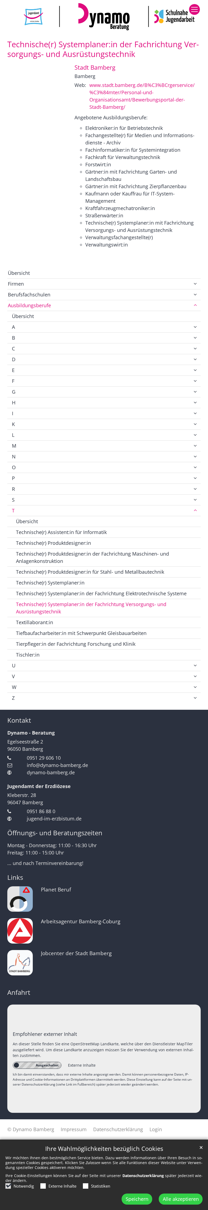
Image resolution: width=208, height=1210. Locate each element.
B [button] (13, 337)
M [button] (14, 445)
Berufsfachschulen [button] (29, 294)
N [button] (14, 456)
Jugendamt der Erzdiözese (39, 786)
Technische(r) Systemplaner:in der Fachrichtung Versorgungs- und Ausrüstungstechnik (103, 49)
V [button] (13, 676)
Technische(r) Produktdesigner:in (53, 543)
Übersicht (19, 273)
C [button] (13, 348)
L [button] (13, 435)
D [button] (13, 359)
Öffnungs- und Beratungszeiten (54, 833)
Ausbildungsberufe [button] (29, 305)
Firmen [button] (16, 283)
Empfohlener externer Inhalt (45, 1034)
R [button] (13, 489)
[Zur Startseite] (104, 16)
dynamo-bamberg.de (51, 772)
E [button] (13, 370)
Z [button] (13, 698)
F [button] (13, 381)
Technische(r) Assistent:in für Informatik (61, 532)
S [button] (13, 499)
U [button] (13, 665)
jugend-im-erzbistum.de (54, 818)
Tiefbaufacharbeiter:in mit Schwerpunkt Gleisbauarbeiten (81, 633)
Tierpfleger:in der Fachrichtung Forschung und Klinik (75, 644)
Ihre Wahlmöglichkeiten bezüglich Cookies (104, 1148)
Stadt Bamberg (94, 67)
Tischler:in (28, 654)
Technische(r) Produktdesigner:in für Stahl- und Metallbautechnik (90, 572)
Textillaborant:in (34, 622)
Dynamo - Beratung (31, 732)
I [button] (12, 413)
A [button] (13, 327)
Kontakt (19, 720)
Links (15, 877)
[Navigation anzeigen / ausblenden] (194, 9)
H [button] (13, 402)
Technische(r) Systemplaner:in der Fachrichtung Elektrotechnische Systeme (101, 593)
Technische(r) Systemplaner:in (50, 582)
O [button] (14, 467)
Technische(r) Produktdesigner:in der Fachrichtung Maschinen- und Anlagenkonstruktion (92, 557)
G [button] (13, 391)
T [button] (13, 510)
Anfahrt (18, 992)
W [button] (14, 687)
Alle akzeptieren (181, 1199)
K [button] (13, 424)
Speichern (137, 1199)
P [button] (13, 478)
